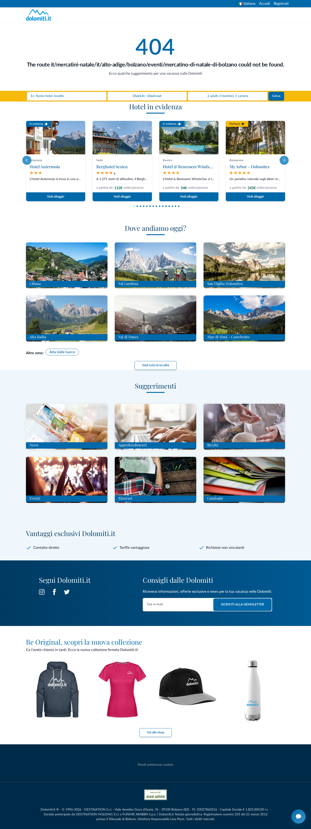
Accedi (264, 3)
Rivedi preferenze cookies (155, 764)
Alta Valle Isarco (62, 352)
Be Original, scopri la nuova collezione (84, 641)
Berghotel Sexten (112, 166)
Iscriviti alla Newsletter (242, 604)
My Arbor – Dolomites (249, 166)
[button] (134, 206)
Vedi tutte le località (155, 365)
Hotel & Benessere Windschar (190, 166)
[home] (40, 15)
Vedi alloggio (55, 196)
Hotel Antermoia (45, 166)
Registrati (281, 3)
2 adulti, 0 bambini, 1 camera (227, 96)
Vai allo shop (155, 732)
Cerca (276, 96)
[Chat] (298, 816)
